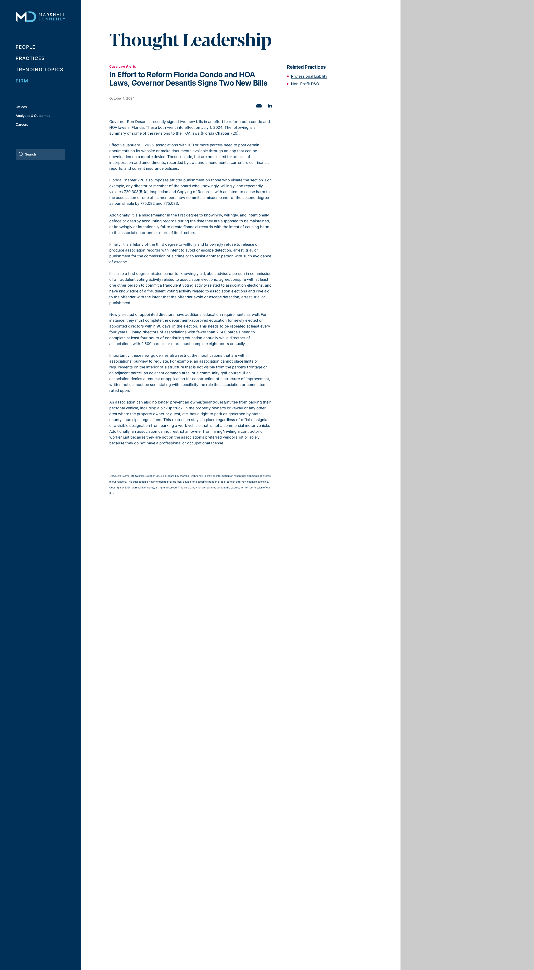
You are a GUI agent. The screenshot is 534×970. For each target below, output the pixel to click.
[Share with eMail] (259, 105)
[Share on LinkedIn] (270, 105)
